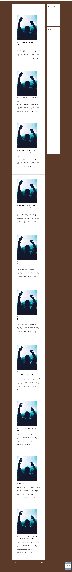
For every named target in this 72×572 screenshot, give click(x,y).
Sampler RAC (50, 119)
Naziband (49, 79)
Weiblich (49, 151)
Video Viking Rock (51, 146)
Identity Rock (50, 69)
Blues (49, 40)
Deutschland (50, 52)
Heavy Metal (50, 62)
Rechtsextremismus (51, 96)
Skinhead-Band (50, 124)
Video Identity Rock (32, 485)
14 (33, 562)
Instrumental (50, 72)
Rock (49, 101)
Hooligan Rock (50, 67)
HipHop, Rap (50, 64)
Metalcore (49, 77)
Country (49, 42)
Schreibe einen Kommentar (21, 46)
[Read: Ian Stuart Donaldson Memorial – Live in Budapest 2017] (27, 521)
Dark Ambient (50, 45)
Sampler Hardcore (51, 114)
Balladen (49, 37)
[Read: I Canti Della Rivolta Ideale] (27, 468)
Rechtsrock (50, 99)
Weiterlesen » (19, 61)
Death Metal (50, 47)
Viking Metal (50, 148)
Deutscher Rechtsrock (51, 50)
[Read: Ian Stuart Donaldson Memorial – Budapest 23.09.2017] (27, 357)
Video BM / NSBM (51, 136)
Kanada (49, 74)
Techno (49, 129)
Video (27, 46)
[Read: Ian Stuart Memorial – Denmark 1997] (27, 413)
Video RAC (30, 46)
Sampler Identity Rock (51, 116)
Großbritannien (50, 57)
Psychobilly (50, 91)
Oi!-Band (49, 86)
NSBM (49, 82)
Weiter (42, 562)
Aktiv (49, 32)
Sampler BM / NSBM (51, 111)
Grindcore (49, 55)
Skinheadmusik (50, 126)
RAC (49, 94)
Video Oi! (49, 143)
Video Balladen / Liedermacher (34, 209)
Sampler (49, 106)
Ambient (49, 35)
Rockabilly (49, 104)
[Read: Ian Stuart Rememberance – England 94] (27, 247)
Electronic (49, 54)
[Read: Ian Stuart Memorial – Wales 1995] (27, 302)
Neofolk (49, 81)
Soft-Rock (49, 128)
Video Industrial (50, 141)
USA (49, 131)
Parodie (49, 89)
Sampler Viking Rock (51, 121)
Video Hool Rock (51, 138)
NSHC (49, 84)
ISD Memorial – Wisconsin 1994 (28, 98)
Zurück (15, 562)
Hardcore (49, 59)
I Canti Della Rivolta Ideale (26, 483)
